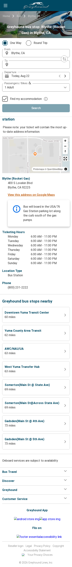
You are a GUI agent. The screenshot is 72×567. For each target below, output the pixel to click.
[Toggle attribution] (66, 169)
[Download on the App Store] (50, 519)
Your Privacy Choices (40, 554)
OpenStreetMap (55, 169)
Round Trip (40, 43)
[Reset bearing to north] (65, 151)
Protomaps (38, 169)
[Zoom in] (65, 140)
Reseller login (15, 545)
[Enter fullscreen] (65, 158)
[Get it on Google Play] (27, 519)
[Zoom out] (65, 146)
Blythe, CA (34, 16)
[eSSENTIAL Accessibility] (40, 537)
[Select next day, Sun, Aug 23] (65, 76)
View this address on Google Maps (31, 195)
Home (6, 16)
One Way (15, 43)
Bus (19, 16)
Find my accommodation (26, 99)
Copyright (58, 545)
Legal (29, 545)
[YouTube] (13, 537)
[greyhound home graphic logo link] (36, 5)
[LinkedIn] (15, 537)
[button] (36, 53)
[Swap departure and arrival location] (64, 59)
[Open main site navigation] (5, 5)
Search (36, 108)
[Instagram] (12, 537)
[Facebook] (11, 537)
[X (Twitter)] (16, 537)
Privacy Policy (42, 545)
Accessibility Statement (37, 550)
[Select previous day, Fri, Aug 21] (59, 76)
